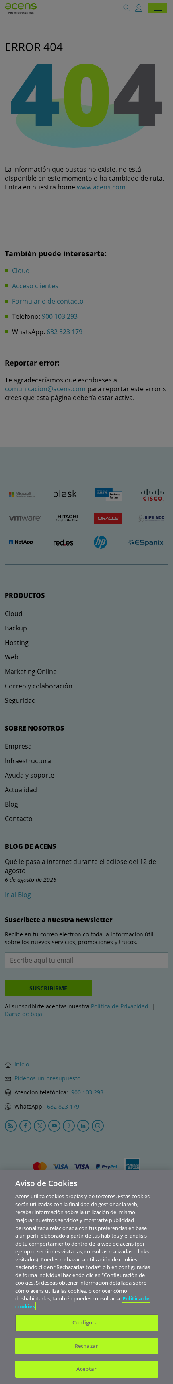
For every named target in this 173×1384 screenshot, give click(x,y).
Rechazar (86, 1345)
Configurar (86, 1322)
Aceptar (86, 1368)
